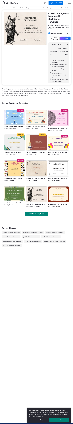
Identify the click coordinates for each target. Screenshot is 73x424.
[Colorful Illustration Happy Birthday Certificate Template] (58, 143)
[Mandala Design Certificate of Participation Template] (58, 118)
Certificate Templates (26, 8)
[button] (54, 38)
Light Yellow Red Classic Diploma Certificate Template (58, 204)
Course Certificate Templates (54, 232)
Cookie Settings (39, 420)
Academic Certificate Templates (12, 241)
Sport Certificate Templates (31, 237)
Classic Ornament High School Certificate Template (58, 178)
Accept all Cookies (59, 420)
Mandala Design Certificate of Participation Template (58, 128)
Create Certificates (13, 8)
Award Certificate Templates (11, 237)
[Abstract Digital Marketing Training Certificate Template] (14, 142)
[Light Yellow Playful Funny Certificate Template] (14, 168)
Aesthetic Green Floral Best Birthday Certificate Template (14, 203)
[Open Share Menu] (67, 33)
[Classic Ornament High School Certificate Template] (58, 168)
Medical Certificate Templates (50, 237)
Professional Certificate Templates (33, 232)
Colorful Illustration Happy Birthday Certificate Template (58, 152)
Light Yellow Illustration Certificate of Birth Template (36, 126)
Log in (44, 3)
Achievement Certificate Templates (54, 241)
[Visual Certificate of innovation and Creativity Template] (36, 142)
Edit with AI (66, 38)
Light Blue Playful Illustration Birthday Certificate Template (14, 126)
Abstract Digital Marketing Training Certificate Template (14, 152)
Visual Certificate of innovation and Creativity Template (36, 152)
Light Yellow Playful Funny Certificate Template (14, 178)
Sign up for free (56, 3)
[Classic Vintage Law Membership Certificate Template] (36, 194)
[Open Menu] (69, 3)
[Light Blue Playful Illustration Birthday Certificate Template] (14, 117)
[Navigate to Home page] (10, 2)
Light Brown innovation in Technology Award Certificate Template (36, 178)
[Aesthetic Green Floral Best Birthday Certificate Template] (14, 194)
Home (3, 8)
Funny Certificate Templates (33, 241)
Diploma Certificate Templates (11, 245)
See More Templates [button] (36, 214)
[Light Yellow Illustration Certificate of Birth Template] (36, 117)
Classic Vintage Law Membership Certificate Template (36, 204)
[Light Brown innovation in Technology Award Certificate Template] (36, 168)
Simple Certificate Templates (11, 232)
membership (37, 8)
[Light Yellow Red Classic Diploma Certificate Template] (58, 194)
